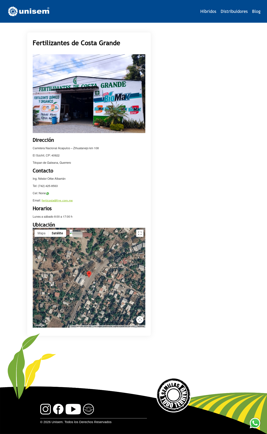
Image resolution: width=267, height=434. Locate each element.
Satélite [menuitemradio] (57, 233)
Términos (140, 326)
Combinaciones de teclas (80, 326)
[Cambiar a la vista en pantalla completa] (139, 233)
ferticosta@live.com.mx (57, 200)
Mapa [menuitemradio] (41, 233)
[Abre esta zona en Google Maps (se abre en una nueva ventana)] (40, 325)
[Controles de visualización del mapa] (139, 319)
